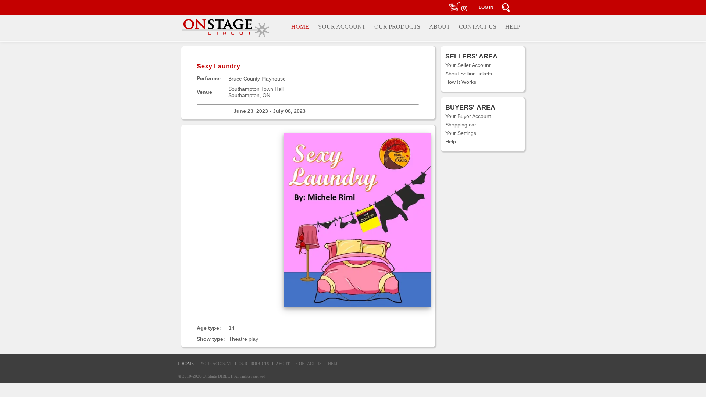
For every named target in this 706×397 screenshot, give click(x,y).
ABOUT (283, 363)
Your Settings (460, 133)
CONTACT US (308, 363)
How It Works (460, 82)
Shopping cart (461, 125)
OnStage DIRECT (217, 376)
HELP (333, 363)
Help (450, 141)
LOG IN (486, 7)
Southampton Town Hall (256, 89)
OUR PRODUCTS (254, 363)
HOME (188, 363)
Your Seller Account (468, 65)
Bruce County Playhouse (257, 79)
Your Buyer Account (468, 116)
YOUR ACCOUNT (216, 363)
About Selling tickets (468, 73)
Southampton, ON (249, 95)
